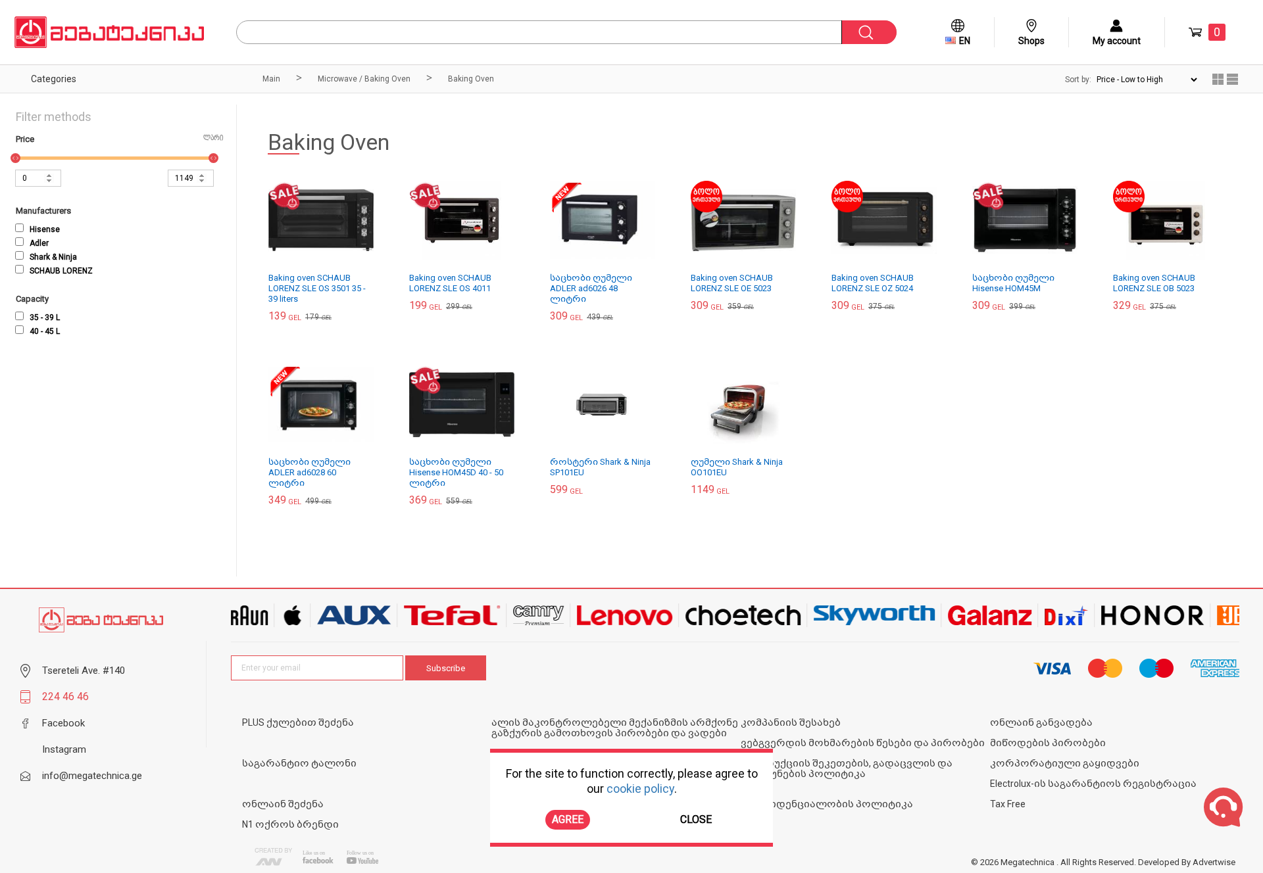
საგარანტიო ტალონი (299, 763)
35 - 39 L (44, 317)
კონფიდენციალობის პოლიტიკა (827, 804)
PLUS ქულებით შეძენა (298, 722)
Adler (38, 243)
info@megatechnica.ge (92, 776)
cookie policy (640, 789)
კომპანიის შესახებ (791, 722)
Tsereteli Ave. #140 (83, 670)
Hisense (44, 229)
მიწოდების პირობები (1048, 743)
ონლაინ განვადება (1041, 722)
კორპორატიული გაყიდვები (1064, 763)
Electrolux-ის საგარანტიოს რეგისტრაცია (1093, 783)
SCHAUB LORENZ (60, 270)
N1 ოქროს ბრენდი (290, 824)
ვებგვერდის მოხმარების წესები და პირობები (863, 743)
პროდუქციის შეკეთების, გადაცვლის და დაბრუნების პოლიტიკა (847, 768)
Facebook (63, 723)
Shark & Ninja (52, 257)
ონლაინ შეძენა (283, 804)
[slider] (15, 158)
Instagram (64, 749)
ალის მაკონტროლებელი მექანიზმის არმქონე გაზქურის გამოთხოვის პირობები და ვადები (614, 727)
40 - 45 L (44, 331)
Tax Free (1008, 804)
